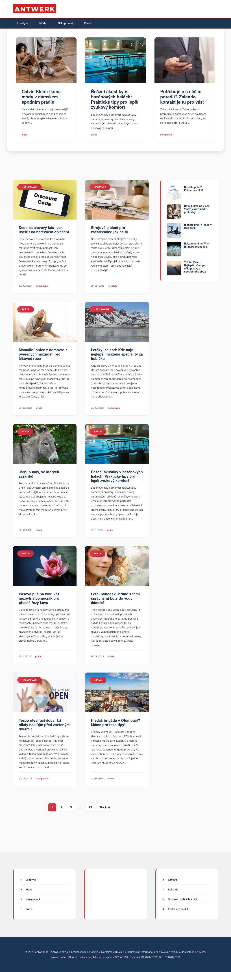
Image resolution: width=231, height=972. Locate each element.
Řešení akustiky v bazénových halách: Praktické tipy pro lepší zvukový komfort (114, 99)
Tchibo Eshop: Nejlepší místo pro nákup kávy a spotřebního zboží (195, 266)
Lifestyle (22, 23)
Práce (87, 23)
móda (25, 134)
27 (90, 807)
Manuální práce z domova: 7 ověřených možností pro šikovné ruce (43, 354)
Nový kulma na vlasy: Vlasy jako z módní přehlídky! (197, 209)
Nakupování (65, 23)
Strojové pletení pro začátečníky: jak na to (109, 229)
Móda (42, 23)
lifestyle (100, 187)
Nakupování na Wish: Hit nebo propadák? (197, 245)
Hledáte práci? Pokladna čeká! (193, 188)
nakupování (166, 134)
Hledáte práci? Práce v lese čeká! (198, 226)
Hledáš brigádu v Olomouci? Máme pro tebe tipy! (115, 722)
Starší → (105, 807)
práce (94, 134)
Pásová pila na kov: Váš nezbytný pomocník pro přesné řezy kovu (39, 598)
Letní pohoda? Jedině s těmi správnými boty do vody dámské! (115, 598)
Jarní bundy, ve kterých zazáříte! (39, 474)
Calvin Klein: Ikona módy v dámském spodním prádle (41, 96)
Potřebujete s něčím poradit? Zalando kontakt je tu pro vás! (182, 96)
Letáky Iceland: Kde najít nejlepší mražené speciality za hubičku (117, 354)
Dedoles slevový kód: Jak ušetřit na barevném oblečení (44, 229)
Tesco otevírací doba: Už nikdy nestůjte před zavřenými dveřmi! (45, 724)
